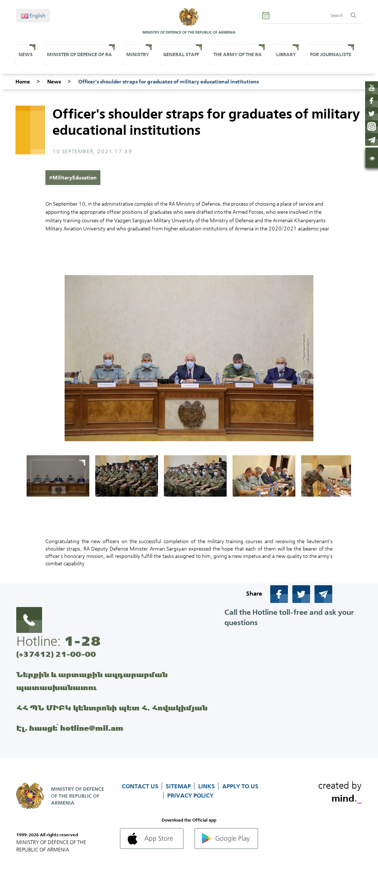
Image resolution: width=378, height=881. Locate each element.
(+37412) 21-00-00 (56, 654)
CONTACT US (141, 786)
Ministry (137, 54)
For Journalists (330, 54)
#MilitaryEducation (73, 177)
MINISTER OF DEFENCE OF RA (79, 54)
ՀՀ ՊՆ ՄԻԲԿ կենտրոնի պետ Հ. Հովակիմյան (111, 707)
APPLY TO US (240, 786)
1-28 (82, 641)
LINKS (207, 786)
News (25, 54)
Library (286, 54)
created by (340, 790)
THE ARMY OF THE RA (237, 54)
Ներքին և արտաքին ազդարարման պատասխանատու (92, 681)
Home (23, 81)
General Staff (181, 54)
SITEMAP (179, 786)
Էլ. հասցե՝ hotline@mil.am (69, 728)
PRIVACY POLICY (190, 795)
